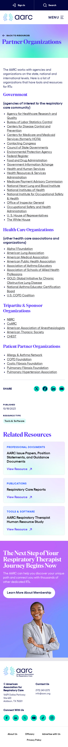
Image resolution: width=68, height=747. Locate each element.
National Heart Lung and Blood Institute (33, 185)
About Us (12, 734)
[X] (36, 389)
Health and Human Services (26, 168)
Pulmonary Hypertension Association (32, 372)
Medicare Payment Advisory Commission (35, 181)
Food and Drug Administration (27, 160)
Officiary (29, 734)
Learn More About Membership (29, 592)
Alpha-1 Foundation (20, 248)
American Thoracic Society (25, 332)
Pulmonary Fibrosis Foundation (27, 367)
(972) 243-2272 (43, 690)
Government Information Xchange (30, 164)
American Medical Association (27, 257)
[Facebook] (45, 389)
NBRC (11, 319)
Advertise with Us (51, 734)
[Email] (62, 389)
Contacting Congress (21, 143)
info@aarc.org (43, 693)
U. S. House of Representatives (27, 215)
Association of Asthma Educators (29, 265)
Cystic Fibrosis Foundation (25, 363)
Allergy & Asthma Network (24, 355)
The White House (18, 219)
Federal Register (17, 156)
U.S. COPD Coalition (21, 295)
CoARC (12, 323)
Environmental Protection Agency (29, 151)
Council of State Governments (27, 147)
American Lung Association (25, 252)
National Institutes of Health (26, 190)
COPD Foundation (19, 359)
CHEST (11, 336)
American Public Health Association (31, 261)
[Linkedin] (53, 389)
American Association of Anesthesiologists (36, 327)
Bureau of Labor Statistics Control (29, 122)
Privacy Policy (34, 740)
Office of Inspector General (25, 202)
